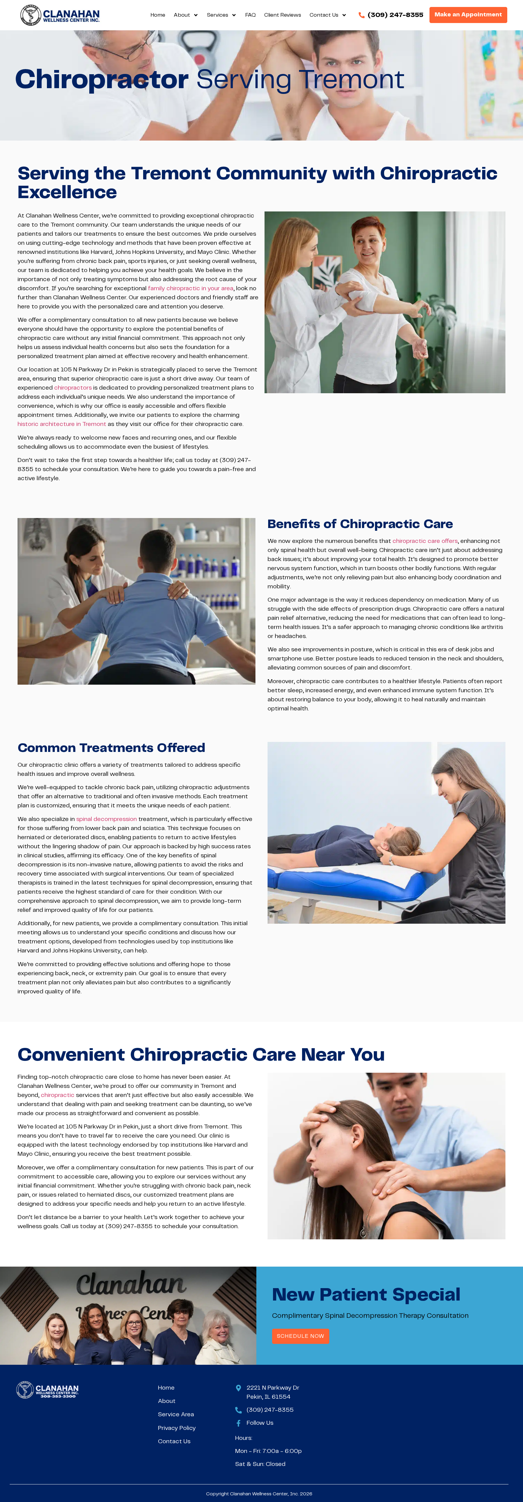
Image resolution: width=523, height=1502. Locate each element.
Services (217, 15)
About (182, 15)
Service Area (176, 1414)
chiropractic (57, 1095)
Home (157, 15)
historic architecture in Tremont (62, 424)
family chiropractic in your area (190, 288)
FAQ (250, 15)
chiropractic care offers (425, 541)
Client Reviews (282, 15)
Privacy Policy (177, 1428)
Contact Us (324, 15)
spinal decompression (106, 819)
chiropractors (73, 388)
